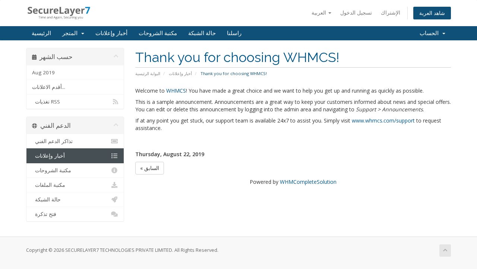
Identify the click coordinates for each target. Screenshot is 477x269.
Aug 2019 (43, 72)
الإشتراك (390, 12)
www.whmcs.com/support (383, 120)
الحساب (431, 33)
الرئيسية (41, 33)
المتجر (71, 33)
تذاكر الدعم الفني (52, 141)
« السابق (149, 167)
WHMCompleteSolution (308, 181)
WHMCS (176, 90)
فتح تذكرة (44, 214)
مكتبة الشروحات (158, 33)
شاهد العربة (432, 12)
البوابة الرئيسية (147, 73)
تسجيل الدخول (356, 12)
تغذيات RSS (46, 101)
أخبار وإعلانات (111, 33)
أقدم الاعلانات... (48, 87)
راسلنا (234, 33)
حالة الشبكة (202, 33)
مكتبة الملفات (48, 185)
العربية (320, 12)
